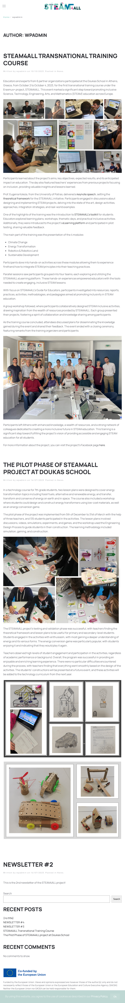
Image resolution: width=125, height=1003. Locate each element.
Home (6, 17)
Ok (115, 996)
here (102, 445)
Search (7, 893)
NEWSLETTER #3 (13, 926)
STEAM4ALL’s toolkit (86, 214)
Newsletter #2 (28, 864)
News (60, 71)
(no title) (8, 918)
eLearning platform (73, 223)
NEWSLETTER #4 (13, 922)
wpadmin (21, 71)
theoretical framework (16, 198)
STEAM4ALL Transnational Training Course (60, 59)
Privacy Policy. (99, 996)
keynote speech (86, 194)
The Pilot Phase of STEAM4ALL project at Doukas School (50, 468)
